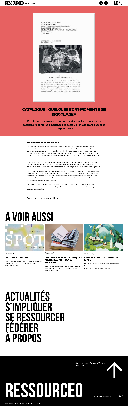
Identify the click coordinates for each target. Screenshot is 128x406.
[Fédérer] (64, 326)
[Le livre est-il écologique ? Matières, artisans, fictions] (64, 248)
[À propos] (64, 337)
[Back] (106, 3)
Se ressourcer (30, 3)
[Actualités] (64, 295)
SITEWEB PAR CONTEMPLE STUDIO (30, 403)
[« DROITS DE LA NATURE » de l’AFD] (103, 248)
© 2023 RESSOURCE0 (11, 403)
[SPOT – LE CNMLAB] (24, 248)
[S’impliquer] (64, 306)
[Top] (114, 370)
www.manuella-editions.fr (50, 198)
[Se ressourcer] (64, 316)
